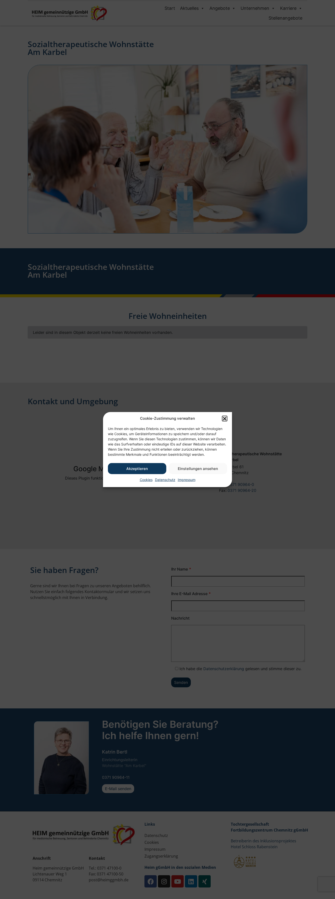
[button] (224, 418)
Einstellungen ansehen (198, 468)
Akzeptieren (137, 468)
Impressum (186, 480)
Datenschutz (165, 480)
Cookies (146, 480)
